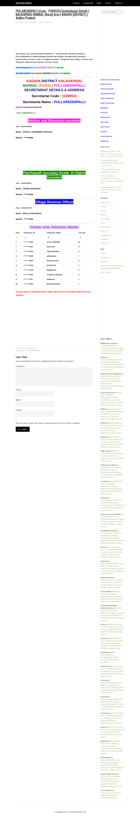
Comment (20, 366)
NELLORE (104, 122)
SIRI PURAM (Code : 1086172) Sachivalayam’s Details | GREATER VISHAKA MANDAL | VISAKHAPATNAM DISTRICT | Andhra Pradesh (111, 643)
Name (19, 390)
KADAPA (103, 132)
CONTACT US (105, 257)
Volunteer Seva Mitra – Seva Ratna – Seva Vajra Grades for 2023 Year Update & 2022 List (111, 153)
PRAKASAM (105, 117)
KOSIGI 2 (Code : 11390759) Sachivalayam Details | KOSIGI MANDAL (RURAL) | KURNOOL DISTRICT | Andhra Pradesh (112, 456)
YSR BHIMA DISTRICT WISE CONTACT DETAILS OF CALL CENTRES (111, 189)
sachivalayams (30, 348)
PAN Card (104, 231)
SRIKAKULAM (106, 84)
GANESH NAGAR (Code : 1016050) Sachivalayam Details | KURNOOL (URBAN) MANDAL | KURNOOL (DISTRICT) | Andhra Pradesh (111, 718)
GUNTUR (104, 113)
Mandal (103, 215)
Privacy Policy (105, 272)
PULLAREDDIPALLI (33, 350)
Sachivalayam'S (24, 3)
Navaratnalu (105, 219)
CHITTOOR (104, 127)
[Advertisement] (54, 39)
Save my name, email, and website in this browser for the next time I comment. (48, 423)
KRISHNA (104, 108)
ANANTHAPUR (106, 136)
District (103, 211)
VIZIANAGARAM (107, 89)
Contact (103, 206)
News (102, 223)
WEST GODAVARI (107, 103)
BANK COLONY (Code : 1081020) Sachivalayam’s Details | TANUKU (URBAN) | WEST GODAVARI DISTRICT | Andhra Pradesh (112, 732)
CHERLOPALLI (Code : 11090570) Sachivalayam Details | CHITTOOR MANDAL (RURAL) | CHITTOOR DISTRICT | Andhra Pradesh (112, 629)
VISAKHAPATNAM (107, 94)
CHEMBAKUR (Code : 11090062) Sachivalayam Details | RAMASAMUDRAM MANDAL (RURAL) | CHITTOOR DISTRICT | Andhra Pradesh (111, 442)
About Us (103, 253)
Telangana (104, 239)
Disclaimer (104, 262)
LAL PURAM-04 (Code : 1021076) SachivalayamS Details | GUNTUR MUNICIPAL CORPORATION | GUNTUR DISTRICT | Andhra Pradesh (111, 552)
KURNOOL (104, 141)
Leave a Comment (45, 22)
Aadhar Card (105, 202)
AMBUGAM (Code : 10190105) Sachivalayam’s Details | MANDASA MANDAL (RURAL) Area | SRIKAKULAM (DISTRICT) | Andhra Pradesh (112, 472)
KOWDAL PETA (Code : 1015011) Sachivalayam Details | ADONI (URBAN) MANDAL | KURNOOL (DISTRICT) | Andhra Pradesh (111, 596)
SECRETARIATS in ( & (43, 73)
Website (19, 410)
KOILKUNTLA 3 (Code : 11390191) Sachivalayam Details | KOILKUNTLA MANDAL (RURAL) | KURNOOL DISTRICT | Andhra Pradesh (112, 671)
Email (19, 400)
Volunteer (104, 243)
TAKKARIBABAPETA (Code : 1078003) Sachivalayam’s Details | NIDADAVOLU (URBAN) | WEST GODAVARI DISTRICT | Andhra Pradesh (112, 522)
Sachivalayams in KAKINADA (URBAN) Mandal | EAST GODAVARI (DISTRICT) (110, 795)
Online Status (105, 227)
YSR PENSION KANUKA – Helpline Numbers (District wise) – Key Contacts (112, 162)
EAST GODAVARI (107, 98)
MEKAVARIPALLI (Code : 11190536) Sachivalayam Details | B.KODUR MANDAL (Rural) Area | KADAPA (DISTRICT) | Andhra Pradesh (111, 428)
